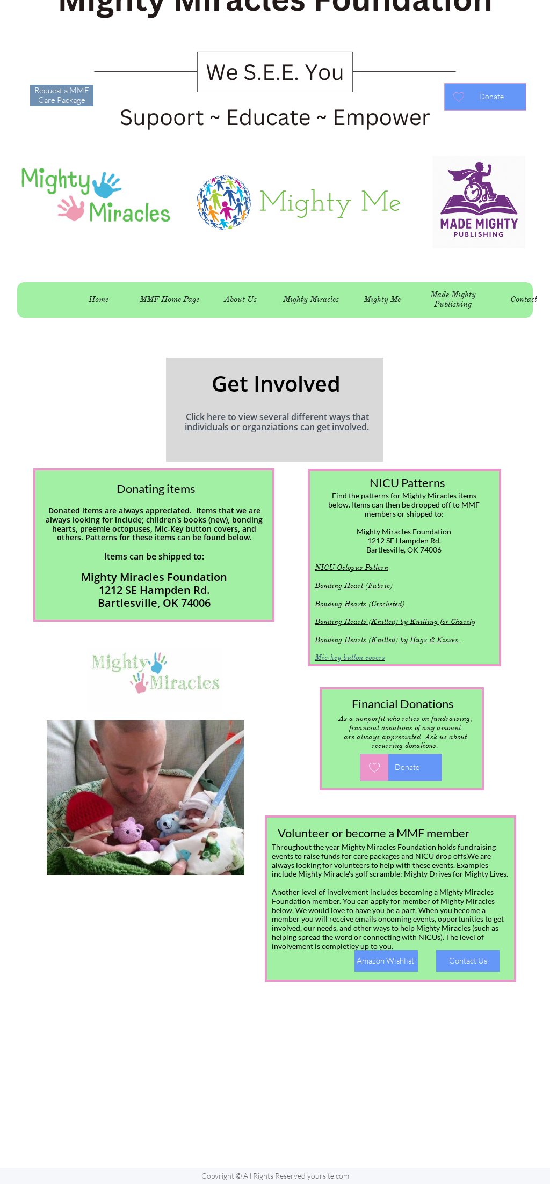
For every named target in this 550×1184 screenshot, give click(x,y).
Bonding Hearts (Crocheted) (359, 603)
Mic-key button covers (350, 657)
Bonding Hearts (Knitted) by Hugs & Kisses (387, 639)
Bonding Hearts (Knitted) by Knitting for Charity (395, 621)
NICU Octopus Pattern (351, 567)
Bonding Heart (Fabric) (354, 585)
